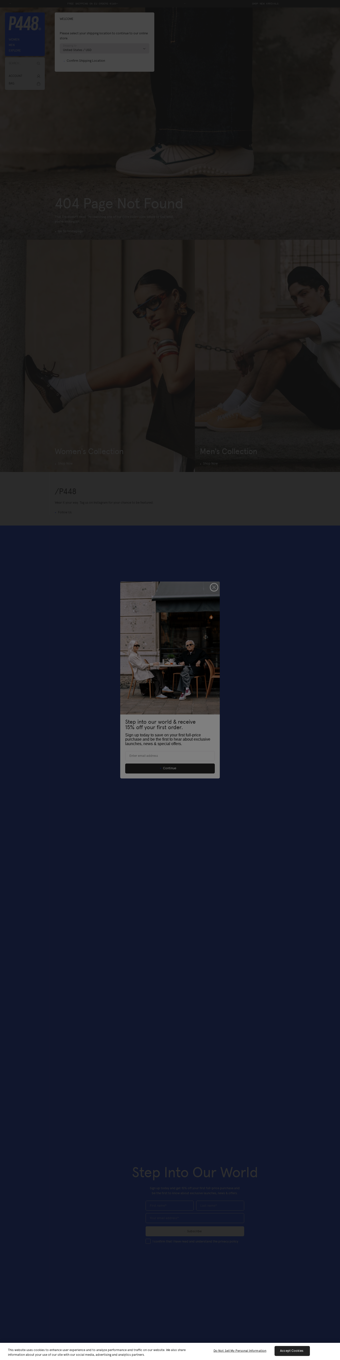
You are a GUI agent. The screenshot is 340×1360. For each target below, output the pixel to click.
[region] (170, 1351)
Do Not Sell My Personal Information (240, 1351)
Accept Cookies (291, 1351)
